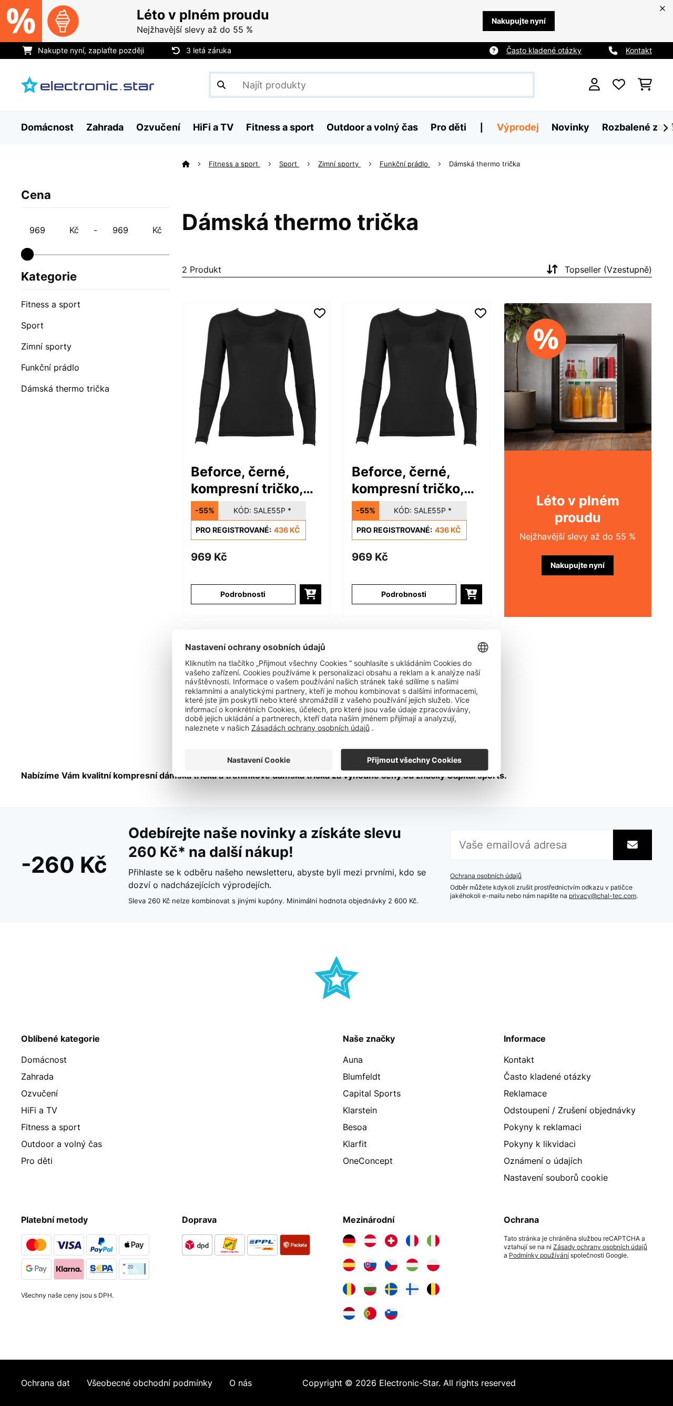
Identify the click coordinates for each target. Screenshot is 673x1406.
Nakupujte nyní (519, 20)
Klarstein (360, 1110)
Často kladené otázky (544, 50)
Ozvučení (39, 1093)
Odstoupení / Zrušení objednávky (570, 1110)
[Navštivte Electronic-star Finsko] (412, 1289)
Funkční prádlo (50, 367)
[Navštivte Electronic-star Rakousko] (370, 1240)
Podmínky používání (539, 1255)
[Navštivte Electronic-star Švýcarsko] (391, 1240)
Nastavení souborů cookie (556, 1177)
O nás (240, 1383)
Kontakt (639, 50)
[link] (256, 377)
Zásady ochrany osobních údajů (600, 1247)
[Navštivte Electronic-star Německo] (349, 1240)
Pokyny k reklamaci (543, 1127)
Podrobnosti (243, 594)
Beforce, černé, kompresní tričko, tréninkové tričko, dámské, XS (408, 480)
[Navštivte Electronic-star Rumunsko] (349, 1289)
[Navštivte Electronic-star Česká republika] (391, 1265)
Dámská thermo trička (65, 388)
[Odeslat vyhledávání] (221, 84)
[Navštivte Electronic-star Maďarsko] (412, 1265)
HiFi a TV (39, 1110)
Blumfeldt (362, 1076)
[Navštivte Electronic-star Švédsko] (391, 1289)
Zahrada (37, 1076)
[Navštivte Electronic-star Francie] (412, 1240)
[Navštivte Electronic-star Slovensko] (370, 1265)
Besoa (355, 1127)
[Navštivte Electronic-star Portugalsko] (370, 1313)
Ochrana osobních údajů (486, 876)
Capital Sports (372, 1093)
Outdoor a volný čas (61, 1144)
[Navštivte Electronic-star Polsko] (433, 1265)
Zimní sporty (46, 346)
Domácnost (44, 1059)
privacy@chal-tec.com (602, 896)
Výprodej (518, 127)
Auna (353, 1059)
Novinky (570, 127)
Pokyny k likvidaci (540, 1144)
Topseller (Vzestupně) (608, 269)
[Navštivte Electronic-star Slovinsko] (391, 1313)
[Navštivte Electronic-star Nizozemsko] (349, 1313)
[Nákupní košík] (645, 84)
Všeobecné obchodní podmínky (149, 1383)
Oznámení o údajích (543, 1160)
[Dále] (665, 128)
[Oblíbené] (619, 84)
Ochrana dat (45, 1383)
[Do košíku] (310, 594)
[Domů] (195, 163)
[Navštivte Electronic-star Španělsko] (349, 1265)
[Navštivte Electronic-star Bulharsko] (370, 1289)
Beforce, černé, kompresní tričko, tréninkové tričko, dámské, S (247, 480)
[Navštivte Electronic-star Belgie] (433, 1289)
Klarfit (355, 1144)
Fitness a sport (50, 304)
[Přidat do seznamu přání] (319, 313)
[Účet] (594, 84)
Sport (32, 325)
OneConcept (368, 1160)
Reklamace (525, 1093)
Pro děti (37, 1160)
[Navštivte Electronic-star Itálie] (433, 1240)
